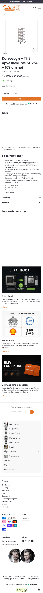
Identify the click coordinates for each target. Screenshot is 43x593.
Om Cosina (6, 485)
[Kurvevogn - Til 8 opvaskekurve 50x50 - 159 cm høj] (21, 125)
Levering (5, 488)
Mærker (4, 504)
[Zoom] (34, 49)
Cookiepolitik (6, 496)
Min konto (5, 507)
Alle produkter (7, 501)
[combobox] (21, 14)
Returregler (6, 490)
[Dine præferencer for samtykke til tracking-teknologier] (39, 589)
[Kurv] (34, 7)
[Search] (38, 14)
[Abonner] (32, 412)
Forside (4, 53)
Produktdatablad (10, 93)
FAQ (3, 493)
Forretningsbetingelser (9, 499)
